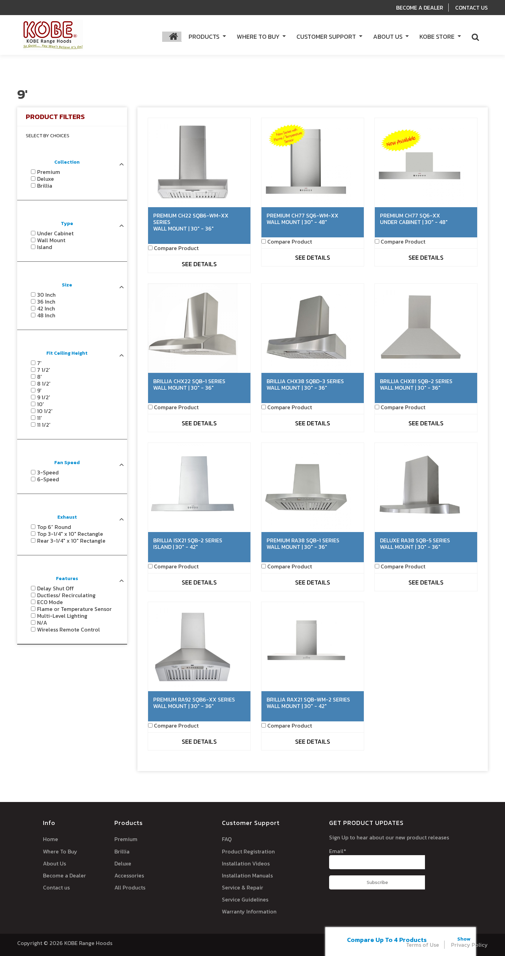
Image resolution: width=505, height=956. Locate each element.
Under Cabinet (55, 233)
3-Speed (48, 472)
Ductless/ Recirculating (66, 595)
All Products (129, 887)
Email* (337, 851)
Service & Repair (242, 887)
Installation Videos (246, 863)
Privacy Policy (469, 945)
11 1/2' (43, 425)
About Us (54, 863)
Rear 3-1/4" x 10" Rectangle (71, 540)
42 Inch (46, 308)
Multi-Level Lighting (62, 616)
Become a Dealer (64, 875)
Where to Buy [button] (259, 36)
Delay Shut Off (55, 588)
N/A (42, 622)
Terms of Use (422, 945)
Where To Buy (60, 851)
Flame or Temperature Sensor (74, 609)
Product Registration (248, 851)
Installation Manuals (247, 875)
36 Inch (46, 301)
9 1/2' (43, 397)
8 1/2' (43, 383)
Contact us (56, 887)
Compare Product (176, 248)
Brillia (44, 185)
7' (39, 363)
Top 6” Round (54, 527)
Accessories (129, 875)
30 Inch (46, 295)
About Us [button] (388, 36)
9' (39, 390)
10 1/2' (45, 411)
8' (39, 377)
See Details (199, 264)
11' (39, 418)
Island (44, 247)
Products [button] (205, 36)
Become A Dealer (419, 7)
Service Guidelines (245, 899)
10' (40, 404)
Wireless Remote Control (68, 629)
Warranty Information (249, 911)
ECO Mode (50, 602)
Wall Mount (51, 240)
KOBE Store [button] (437, 36)
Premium (48, 172)
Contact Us (471, 7)
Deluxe (45, 179)
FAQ (227, 839)
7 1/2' (43, 370)
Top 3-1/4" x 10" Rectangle (70, 534)
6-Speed (48, 479)
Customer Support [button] (326, 36)
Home (50, 839)
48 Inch (46, 315)
